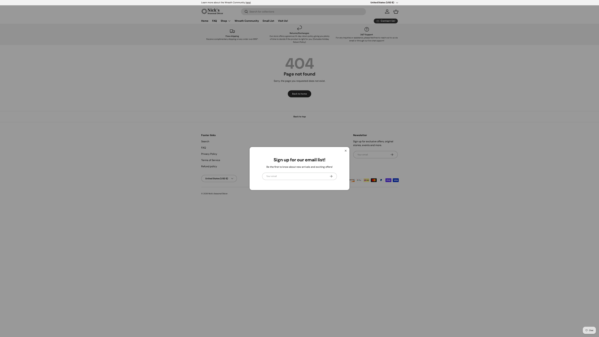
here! (248, 2)
